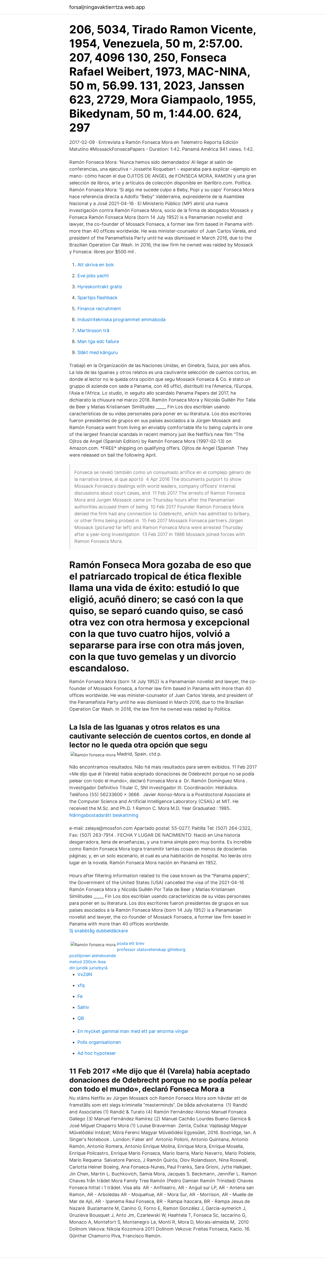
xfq (81, 985)
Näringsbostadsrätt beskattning (103, 815)
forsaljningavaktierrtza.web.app (107, 7)
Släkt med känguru (97, 352)
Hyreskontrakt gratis (99, 286)
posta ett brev (130, 943)
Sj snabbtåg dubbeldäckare (98, 930)
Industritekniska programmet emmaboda (121, 319)
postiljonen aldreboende (92, 955)
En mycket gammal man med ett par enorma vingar (132, 1031)
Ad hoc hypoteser (96, 1053)
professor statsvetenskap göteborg (151, 949)
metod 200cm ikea (87, 961)
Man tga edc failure (98, 341)
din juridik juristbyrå (88, 967)
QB (80, 1018)
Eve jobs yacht (93, 275)
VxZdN (84, 974)
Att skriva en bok (95, 264)
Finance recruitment (99, 308)
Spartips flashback (97, 297)
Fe (80, 996)
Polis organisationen (99, 1042)
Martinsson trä (93, 330)
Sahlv (83, 1007)
